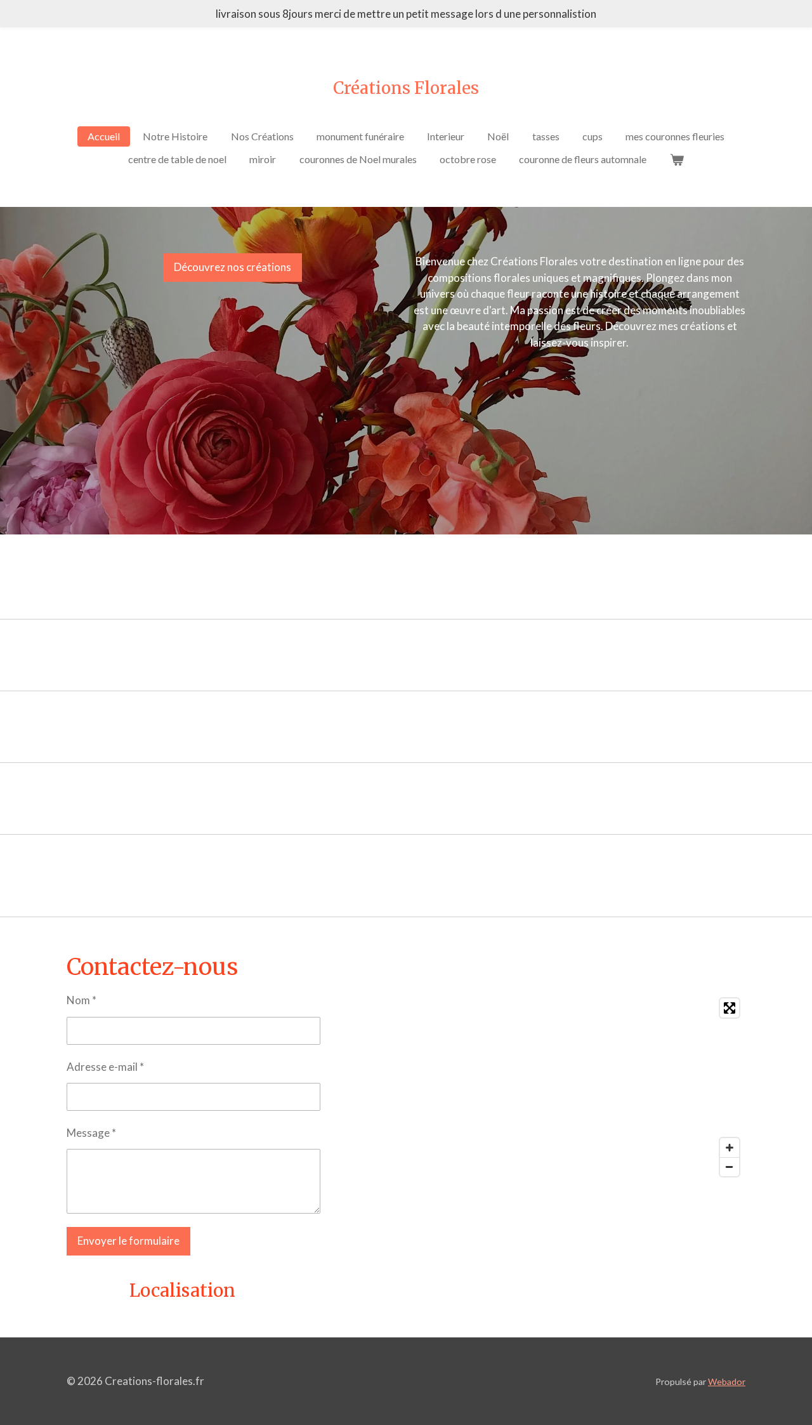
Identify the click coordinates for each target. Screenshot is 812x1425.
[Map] (579, 1087)
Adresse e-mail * (105, 1066)
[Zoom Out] (729, 1166)
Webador (726, 1381)
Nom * (81, 1000)
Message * (91, 1132)
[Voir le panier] (676, 159)
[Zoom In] (729, 1147)
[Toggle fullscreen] (729, 1007)
